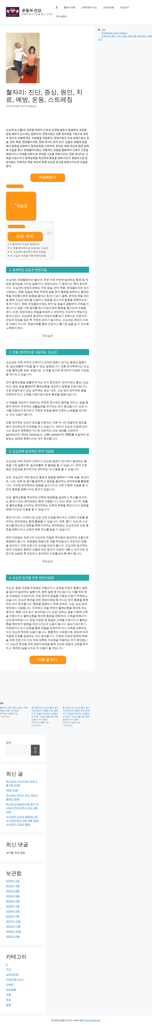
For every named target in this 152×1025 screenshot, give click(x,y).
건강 (103, 29)
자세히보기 (47, 177)
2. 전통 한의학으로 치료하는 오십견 (29, 248)
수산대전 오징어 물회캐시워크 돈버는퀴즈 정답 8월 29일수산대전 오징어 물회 (22, 820)
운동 (8, 999)
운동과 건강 (31, 10)
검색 (8, 742)
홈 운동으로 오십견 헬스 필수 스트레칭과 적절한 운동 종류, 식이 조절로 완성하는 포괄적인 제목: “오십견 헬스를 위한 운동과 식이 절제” (45, 713)
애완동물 (11, 989)
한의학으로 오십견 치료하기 (114, 33)
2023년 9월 (13, 936)
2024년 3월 (13, 906)
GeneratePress (92, 1020)
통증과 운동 (69, 7)
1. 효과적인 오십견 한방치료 (24, 244)
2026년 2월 (12, 880)
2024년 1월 (12, 916)
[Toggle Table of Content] (47, 233)
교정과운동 (108, 7)
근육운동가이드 (89, 7)
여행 (8, 994)
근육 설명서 (61, 16)
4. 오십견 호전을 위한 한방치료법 (28, 255)
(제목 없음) (12, 790)
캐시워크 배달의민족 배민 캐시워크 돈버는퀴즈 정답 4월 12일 (22, 808)
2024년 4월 (13, 901)
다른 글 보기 (47, 659)
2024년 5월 (12, 896)
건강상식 (124, 7)
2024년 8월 (12, 891)
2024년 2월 (12, 911)
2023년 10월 (13, 931)
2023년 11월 (13, 926)
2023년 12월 (13, 921)
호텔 (8, 1004)
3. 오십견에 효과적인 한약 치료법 (28, 251)
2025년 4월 (12, 885)
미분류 (10, 984)
